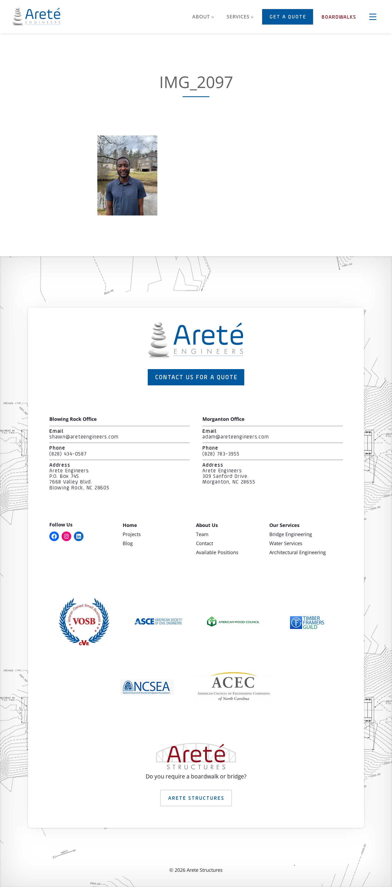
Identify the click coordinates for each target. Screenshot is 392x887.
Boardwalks (339, 17)
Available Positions (217, 552)
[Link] (127, 213)
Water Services (285, 543)
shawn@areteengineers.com (84, 437)
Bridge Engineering (290, 534)
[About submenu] (212, 16)
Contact (204, 543)
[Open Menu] (373, 17)
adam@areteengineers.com (235, 437)
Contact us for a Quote (196, 377)
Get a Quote (288, 17)
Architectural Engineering (297, 552)
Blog (128, 543)
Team (202, 534)
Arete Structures (196, 798)
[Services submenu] (252, 16)
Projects (132, 534)
